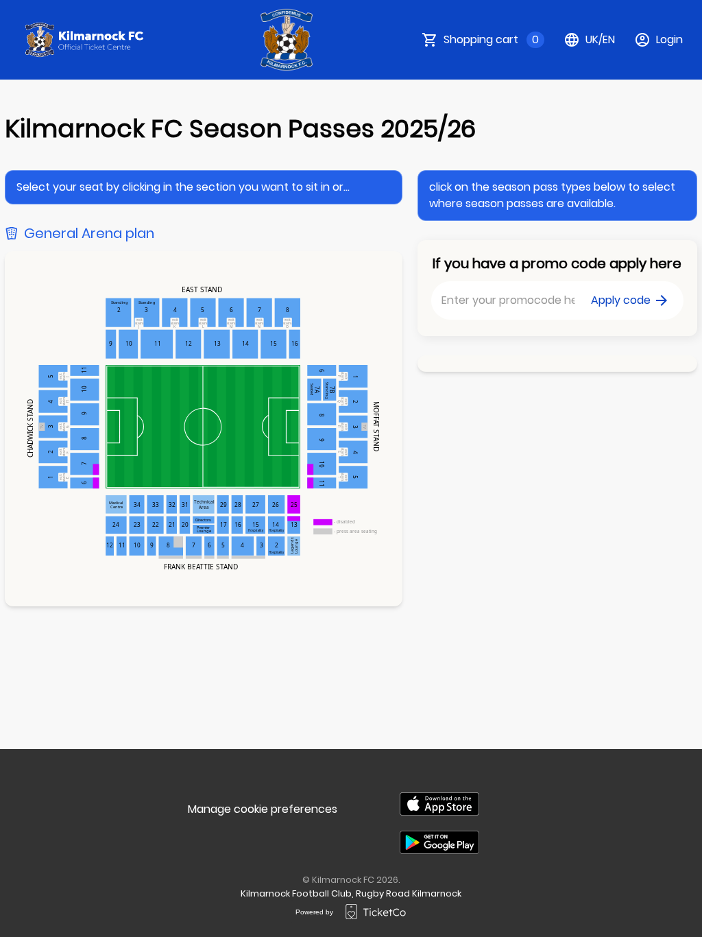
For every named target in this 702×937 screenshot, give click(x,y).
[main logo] (85, 40)
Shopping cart (491, 39)
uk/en (600, 39)
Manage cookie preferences (262, 809)
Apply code (621, 300)
